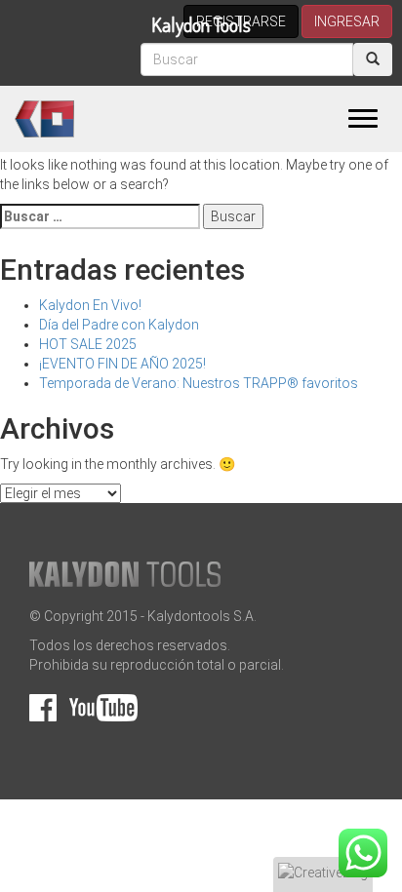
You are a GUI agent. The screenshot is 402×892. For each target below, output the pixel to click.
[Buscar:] (100, 216)
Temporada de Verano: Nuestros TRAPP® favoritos (198, 383)
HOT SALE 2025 (88, 344)
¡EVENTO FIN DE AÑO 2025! (122, 363)
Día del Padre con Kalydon (119, 324)
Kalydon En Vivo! (90, 305)
